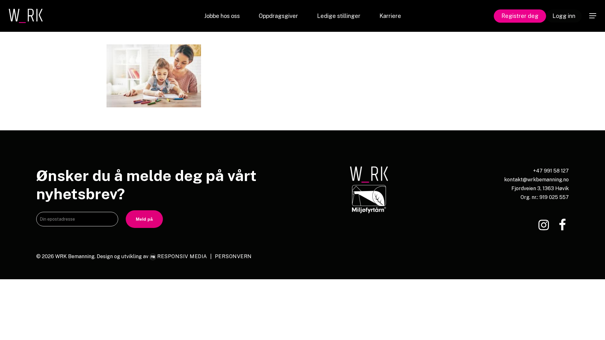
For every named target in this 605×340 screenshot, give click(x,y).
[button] (592, 16)
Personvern (233, 256)
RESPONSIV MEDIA (182, 256)
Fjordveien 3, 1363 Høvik (540, 188)
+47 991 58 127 (551, 171)
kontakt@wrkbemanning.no (536, 180)
